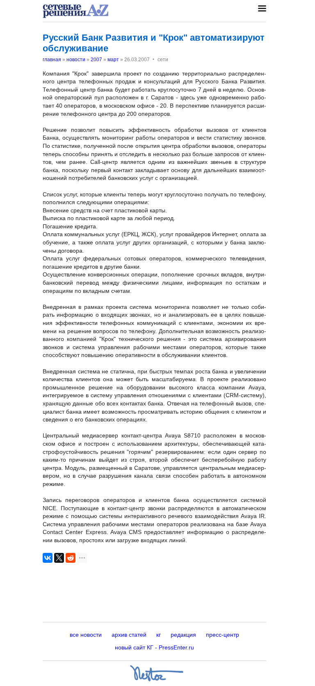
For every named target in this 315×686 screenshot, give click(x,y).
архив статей (129, 634)
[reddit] (70, 558)
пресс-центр (222, 634)
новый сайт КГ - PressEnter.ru (154, 647)
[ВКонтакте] (47, 558)
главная (52, 59)
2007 (96, 59)
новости (75, 59)
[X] (59, 558)
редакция (183, 634)
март (113, 59)
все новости (86, 634)
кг (158, 634)
